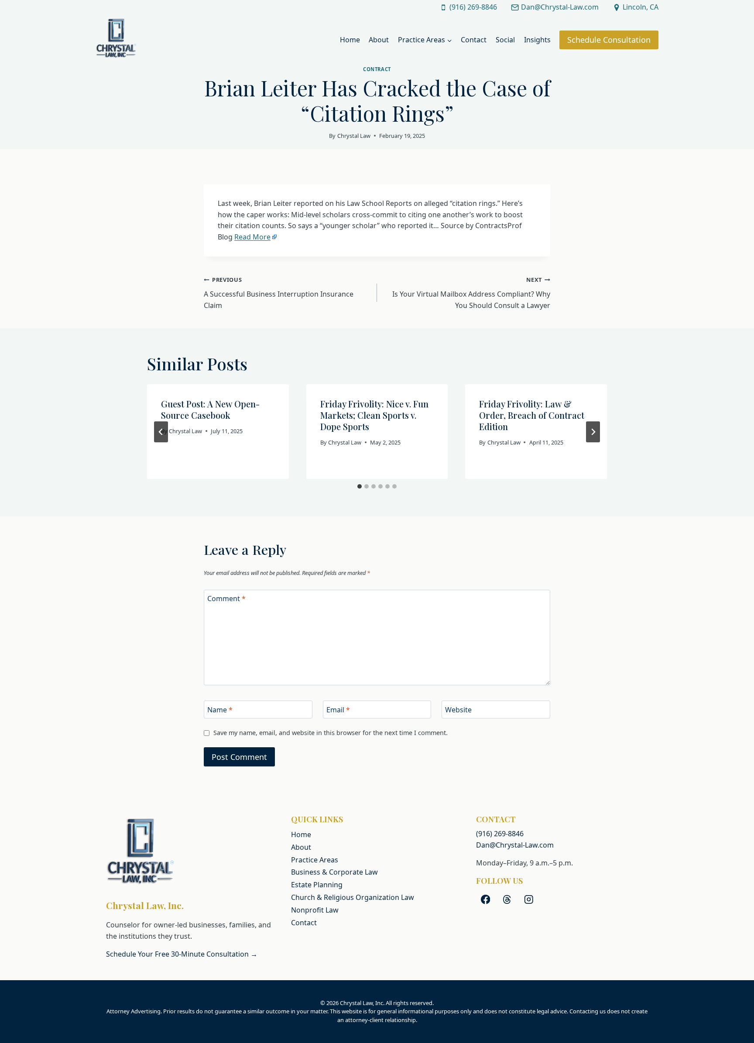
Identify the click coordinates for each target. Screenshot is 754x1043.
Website (458, 710)
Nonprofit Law (315, 910)
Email (338, 710)
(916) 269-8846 (500, 833)
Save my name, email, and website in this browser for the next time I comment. (330, 733)
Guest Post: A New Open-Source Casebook (210, 409)
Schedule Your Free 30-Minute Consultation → (181, 954)
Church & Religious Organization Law (352, 897)
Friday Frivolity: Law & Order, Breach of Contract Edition (531, 415)
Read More (252, 237)
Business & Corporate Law (334, 872)
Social (505, 39)
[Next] (593, 431)
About (379, 39)
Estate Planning (317, 884)
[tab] (359, 486)
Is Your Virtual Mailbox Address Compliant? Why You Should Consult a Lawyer (471, 293)
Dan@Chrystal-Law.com (515, 845)
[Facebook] (485, 899)
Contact (474, 39)
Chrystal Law (353, 136)
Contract (377, 69)
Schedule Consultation (609, 39)
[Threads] (507, 899)
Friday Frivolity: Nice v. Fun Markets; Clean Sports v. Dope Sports (374, 415)
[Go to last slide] (161, 431)
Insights (537, 39)
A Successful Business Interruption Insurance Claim (278, 293)
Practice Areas (314, 860)
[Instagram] (528, 899)
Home (350, 39)
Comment (226, 598)
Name (220, 710)
